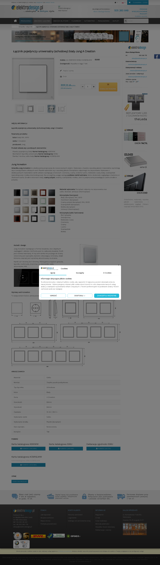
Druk (65, 76)
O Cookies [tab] (107, 273)
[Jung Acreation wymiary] (62, 109)
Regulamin (99, 515)
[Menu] (28, 541)
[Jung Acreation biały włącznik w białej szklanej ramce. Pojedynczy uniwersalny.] (20, 109)
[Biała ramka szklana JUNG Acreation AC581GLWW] (30, 109)
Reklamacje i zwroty (103, 530)
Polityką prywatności (65, 551)
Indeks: (63, 60)
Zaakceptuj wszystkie (106, 296)
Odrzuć (53, 296)
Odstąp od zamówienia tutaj (79, 521)
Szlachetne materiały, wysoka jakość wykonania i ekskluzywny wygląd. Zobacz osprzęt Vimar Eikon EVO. (136, 203)
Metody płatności (102, 524)
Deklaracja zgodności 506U (99, 444)
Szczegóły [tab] (80, 273)
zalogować (39, 2)
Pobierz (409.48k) (29, 465)
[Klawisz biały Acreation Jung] (41, 109)
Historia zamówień (75, 515)
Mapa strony (45, 521)
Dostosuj (79, 296)
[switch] (24, 546)
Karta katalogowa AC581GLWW (26, 457)
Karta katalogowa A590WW (25, 444)
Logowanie (72, 518)
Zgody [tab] (52, 273)
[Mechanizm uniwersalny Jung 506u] (51, 109)
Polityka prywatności (49, 524)
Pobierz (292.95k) (29, 448)
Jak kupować (46, 515)
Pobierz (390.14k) (67, 448)
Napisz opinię (68, 71)
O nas (97, 518)
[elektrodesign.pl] (33, 9)
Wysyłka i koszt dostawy (105, 527)
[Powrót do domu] (14, 26)
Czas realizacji (101, 521)
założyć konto (49, 2)
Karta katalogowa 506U (60, 444)
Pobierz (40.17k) (104, 448)
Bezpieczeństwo (47, 518)
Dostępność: (65, 64)
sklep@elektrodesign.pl (101, 9)
